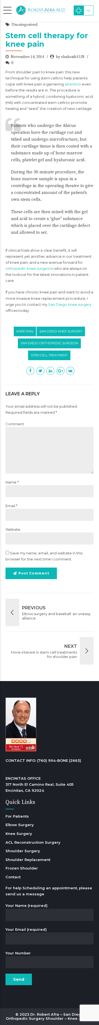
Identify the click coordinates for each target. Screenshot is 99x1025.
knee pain (24, 331)
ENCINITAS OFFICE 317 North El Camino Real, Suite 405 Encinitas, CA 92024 (39, 784)
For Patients (17, 816)
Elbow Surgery (20, 825)
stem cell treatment (49, 355)
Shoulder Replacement (28, 859)
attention (73, 84)
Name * (12, 482)
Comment (15, 424)
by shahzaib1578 (70, 56)
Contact (13, 877)
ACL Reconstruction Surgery (33, 842)
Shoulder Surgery (23, 851)
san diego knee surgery (60, 331)
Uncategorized (24, 24)
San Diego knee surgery (70, 304)
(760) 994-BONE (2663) (59, 760)
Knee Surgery (19, 833)
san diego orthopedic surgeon (49, 343)
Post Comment (33, 573)
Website (13, 529)
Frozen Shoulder (22, 868)
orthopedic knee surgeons (29, 268)
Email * (11, 506)
